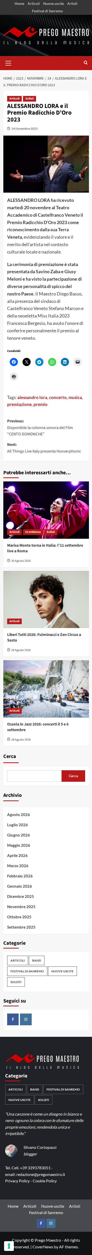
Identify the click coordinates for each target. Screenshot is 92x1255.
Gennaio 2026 (19, 886)
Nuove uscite (53, 3)
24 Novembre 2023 (25, 128)
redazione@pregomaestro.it (40, 1174)
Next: (44, 448)
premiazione (19, 404)
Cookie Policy (45, 1180)
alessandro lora (32, 397)
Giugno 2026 (18, 835)
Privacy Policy (17, 1180)
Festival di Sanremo (47, 11)
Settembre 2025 (21, 927)
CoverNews (42, 1246)
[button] (8, 62)
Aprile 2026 (17, 855)
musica (75, 397)
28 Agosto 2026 (21, 739)
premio (40, 404)
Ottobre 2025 (19, 917)
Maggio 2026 (18, 845)
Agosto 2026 (18, 814)
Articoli (34, 3)
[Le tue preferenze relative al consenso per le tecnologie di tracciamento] (9, 1246)
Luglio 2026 (17, 824)
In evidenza (33, 532)
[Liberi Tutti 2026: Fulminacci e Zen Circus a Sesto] (46, 599)
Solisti (29, 98)
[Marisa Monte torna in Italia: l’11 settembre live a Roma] (46, 509)
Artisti (72, 3)
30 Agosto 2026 (21, 561)
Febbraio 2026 (20, 876)
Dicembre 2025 (20, 896)
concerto (58, 397)
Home (19, 3)
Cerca (9, 756)
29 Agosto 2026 (21, 650)
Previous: (40, 427)
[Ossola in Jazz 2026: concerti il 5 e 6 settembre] (46, 688)
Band (36, 960)
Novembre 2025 (21, 906)
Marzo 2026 (17, 865)
